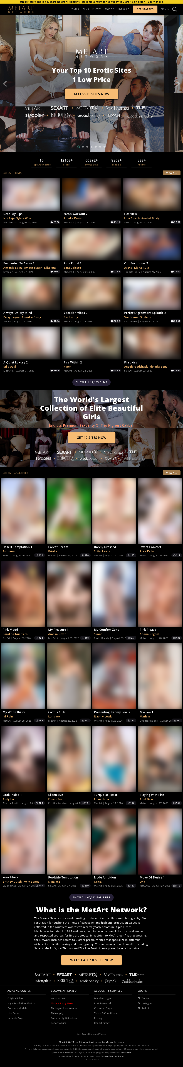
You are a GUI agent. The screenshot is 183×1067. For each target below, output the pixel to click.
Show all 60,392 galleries (91, 897)
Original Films (15, 998)
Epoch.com (126, 1052)
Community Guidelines (64, 1018)
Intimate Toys (15, 1018)
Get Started (145, 9)
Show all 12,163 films (91, 382)
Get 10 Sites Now (92, 437)
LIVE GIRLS (123, 9)
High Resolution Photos (21, 1003)
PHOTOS (97, 9)
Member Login (102, 998)
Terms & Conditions (105, 1013)
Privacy (98, 1018)
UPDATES (74, 9)
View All (171, 173)
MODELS (109, 9)
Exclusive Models (17, 1008)
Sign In (165, 9)
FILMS (86, 9)
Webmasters (58, 998)
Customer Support (104, 1008)
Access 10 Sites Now (91, 94)
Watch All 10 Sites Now (91, 960)
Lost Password (102, 1003)
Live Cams (13, 1013)
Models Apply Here (62, 1003)
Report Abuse (58, 1023)
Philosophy (57, 1013)
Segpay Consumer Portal (112, 1056)
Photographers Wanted (64, 1008)
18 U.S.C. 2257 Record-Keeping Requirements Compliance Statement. (91, 1042)
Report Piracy (102, 1023)
